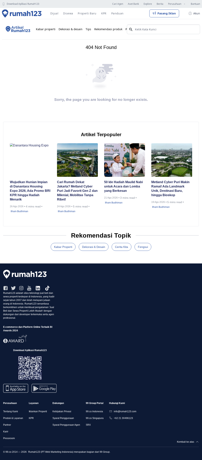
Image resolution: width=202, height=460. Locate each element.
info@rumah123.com (125, 411)
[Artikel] (17, 29)
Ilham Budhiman (19, 211)
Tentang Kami (10, 411)
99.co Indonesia (94, 411)
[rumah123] (101, 274)
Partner (7, 424)
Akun (196, 13)
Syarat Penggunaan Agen (66, 424)
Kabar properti (45, 29)
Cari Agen (117, 4)
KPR (31, 418)
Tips (88, 29)
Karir (5, 431)
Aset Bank (133, 4)
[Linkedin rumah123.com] (38, 288)
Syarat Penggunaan (63, 418)
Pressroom (9, 438)
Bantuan (195, 4)
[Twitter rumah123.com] (13, 288)
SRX (88, 424)
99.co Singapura (95, 418)
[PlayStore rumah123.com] (44, 390)
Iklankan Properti (38, 411)
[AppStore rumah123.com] (15, 388)
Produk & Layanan (13, 418)
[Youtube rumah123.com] (29, 288)
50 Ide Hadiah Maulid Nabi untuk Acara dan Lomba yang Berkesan (123, 186)
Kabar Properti (63, 246)
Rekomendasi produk (108, 29)
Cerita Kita (121, 246)
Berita (160, 4)
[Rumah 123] (22, 13)
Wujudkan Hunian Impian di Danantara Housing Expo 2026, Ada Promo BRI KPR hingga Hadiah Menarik (30, 190)
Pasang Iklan (166, 13)
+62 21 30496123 (123, 418)
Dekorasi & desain (70, 29)
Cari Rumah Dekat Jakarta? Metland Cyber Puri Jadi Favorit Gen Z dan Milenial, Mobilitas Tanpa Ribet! (77, 190)
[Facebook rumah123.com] (5, 288)
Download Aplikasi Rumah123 (23, 4)
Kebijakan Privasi (61, 411)
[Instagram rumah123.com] (21, 288)
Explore (148, 4)
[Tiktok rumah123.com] (47, 288)
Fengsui (143, 246)
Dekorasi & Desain (93, 246)
